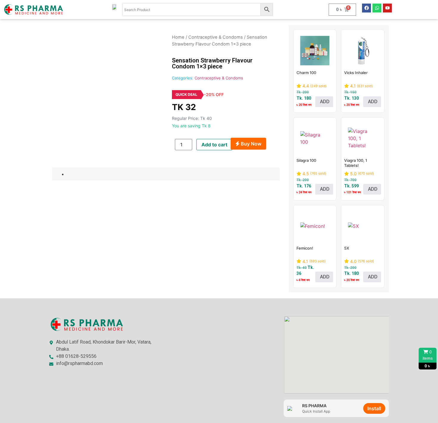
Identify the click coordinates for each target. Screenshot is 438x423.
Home (178, 37)
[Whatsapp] (376, 8)
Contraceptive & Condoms (215, 37)
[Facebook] (366, 8)
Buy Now (250, 144)
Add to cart (214, 145)
